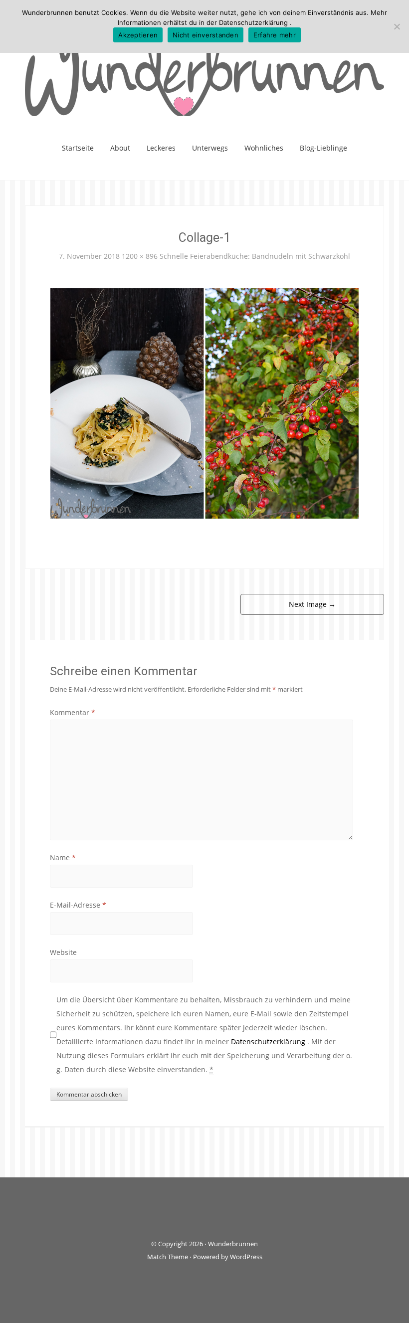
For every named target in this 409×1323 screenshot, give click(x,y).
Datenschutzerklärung (269, 1041)
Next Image (312, 604)
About (120, 148)
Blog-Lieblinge (323, 148)
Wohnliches (263, 148)
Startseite (78, 148)
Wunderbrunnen (233, 1243)
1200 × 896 (140, 256)
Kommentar (72, 712)
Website (63, 952)
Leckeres (161, 148)
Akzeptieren (138, 35)
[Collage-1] (204, 402)
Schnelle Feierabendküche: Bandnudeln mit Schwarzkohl (255, 256)
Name (63, 857)
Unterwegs (210, 148)
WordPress (246, 1256)
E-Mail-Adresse (78, 905)
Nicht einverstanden (205, 35)
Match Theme (167, 1256)
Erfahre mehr (274, 35)
